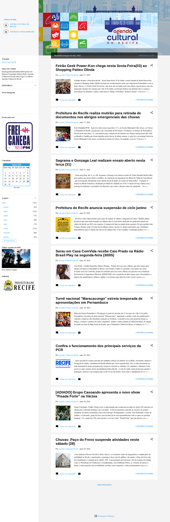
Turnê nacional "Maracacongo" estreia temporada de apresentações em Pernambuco (99, 300)
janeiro (6, 237)
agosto (6, 207)
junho (6, 215)
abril (5, 224)
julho (5, 211)
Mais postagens (104, 485)
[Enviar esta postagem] (79, 100)
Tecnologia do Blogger (105, 516)
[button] (151, 65)
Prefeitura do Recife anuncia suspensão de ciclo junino (101, 208)
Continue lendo (144, 99)
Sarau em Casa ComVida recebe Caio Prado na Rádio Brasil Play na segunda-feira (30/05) (100, 253)
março (6, 228)
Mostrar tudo (146, 55)
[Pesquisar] (156, 6)
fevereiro (7, 232)
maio (5, 220)
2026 (4, 202)
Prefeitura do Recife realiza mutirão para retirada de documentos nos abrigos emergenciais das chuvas (98, 115)
